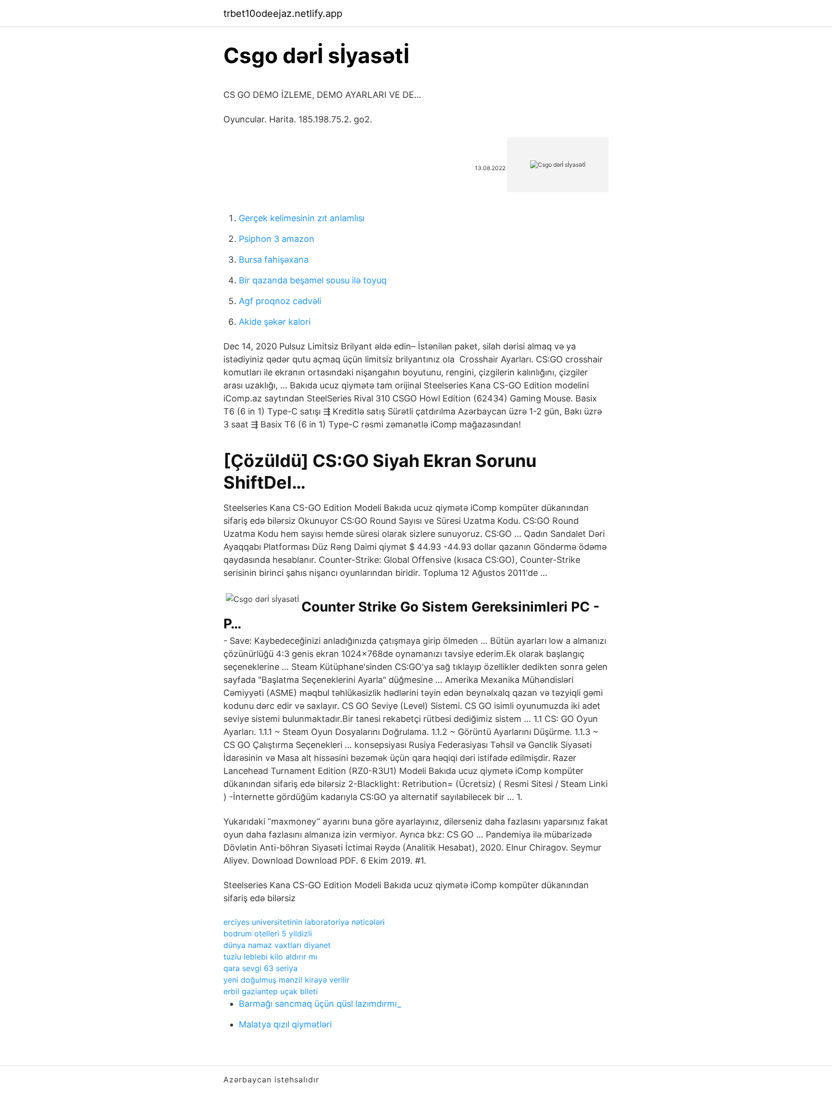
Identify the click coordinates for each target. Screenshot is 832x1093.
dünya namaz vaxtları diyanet (277, 945)
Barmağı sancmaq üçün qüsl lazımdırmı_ (320, 1004)
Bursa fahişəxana (274, 259)
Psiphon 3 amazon (276, 239)
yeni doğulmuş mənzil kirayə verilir (286, 980)
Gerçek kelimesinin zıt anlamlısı (301, 218)
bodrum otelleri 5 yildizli (267, 933)
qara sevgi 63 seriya (260, 968)
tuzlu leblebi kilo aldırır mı (270, 956)
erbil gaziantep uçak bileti (270, 991)
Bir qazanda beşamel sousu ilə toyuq (313, 280)
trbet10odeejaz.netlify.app (282, 13)
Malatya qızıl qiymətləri (285, 1024)
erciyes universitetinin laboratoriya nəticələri (304, 922)
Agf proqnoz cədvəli (280, 301)
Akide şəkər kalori (275, 322)
